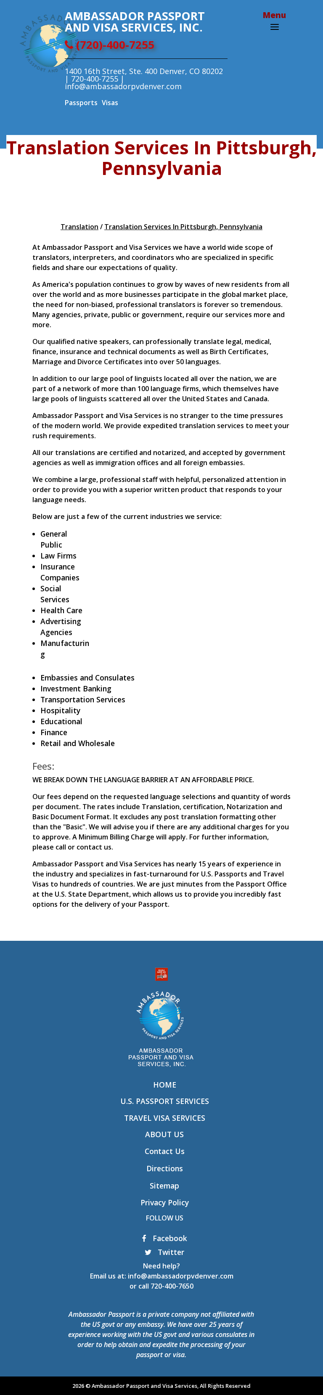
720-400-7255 (94, 79)
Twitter (170, 1252)
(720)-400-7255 (113, 44)
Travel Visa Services (164, 1118)
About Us (164, 1134)
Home (164, 1085)
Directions (164, 1168)
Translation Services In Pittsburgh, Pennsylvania (183, 226)
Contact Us (165, 1151)
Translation (79, 226)
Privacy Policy (164, 1202)
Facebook (169, 1238)
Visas (110, 102)
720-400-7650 (172, 1286)
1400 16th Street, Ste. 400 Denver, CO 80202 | (144, 75)
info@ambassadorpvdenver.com (180, 1276)
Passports (81, 102)
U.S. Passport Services (164, 1101)
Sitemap (164, 1186)
